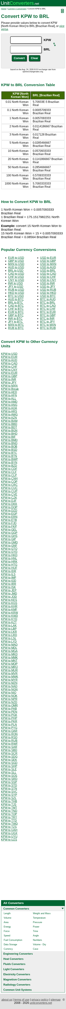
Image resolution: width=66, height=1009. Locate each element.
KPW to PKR (9, 721)
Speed (7, 935)
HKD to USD (16, 292)
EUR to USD (16, 257)
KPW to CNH (9, 478)
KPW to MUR (9, 670)
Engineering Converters (18, 953)
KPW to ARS (9, 411)
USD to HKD (48, 292)
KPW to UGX (9, 833)
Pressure (37, 922)
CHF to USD (16, 276)
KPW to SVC (9, 791)
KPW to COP (9, 481)
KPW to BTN (9, 456)
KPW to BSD (9, 449)
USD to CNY (48, 280)
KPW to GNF (9, 545)
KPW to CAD (9, 363)
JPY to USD (15, 286)
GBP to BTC (16, 315)
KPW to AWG (9, 414)
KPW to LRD (9, 635)
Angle (36, 935)
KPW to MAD (9, 644)
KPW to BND (9, 443)
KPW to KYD (9, 619)
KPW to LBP (9, 628)
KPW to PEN (9, 711)
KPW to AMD (9, 401)
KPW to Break (10, 388)
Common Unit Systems (17, 989)
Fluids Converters (14, 963)
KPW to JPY (9, 382)
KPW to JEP (9, 590)
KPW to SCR (9, 753)
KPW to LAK (9, 625)
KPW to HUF (9, 567)
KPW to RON (9, 734)
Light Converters (13, 969)
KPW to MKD (9, 654)
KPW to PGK (9, 715)
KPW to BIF (8, 436)
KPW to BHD (9, 433)
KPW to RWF (9, 743)
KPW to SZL (9, 798)
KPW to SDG (9, 756)
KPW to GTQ (9, 548)
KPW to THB (9, 801)
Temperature (39, 917)
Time (35, 931)
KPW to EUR (9, 357)
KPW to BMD (9, 440)
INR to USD (15, 283)
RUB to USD (16, 289)
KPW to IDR (8, 571)
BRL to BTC (15, 302)
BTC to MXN (48, 324)
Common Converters (16, 908)
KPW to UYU (9, 836)
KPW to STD (9, 785)
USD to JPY (47, 286)
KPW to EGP (9, 513)
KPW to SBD (9, 750)
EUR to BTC (16, 312)
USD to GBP (48, 260)
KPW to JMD (9, 593)
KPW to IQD (8, 580)
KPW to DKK (9, 504)
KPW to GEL (9, 529)
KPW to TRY (9, 817)
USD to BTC (48, 296)
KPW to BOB (9, 446)
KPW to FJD (9, 523)
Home (3, 9)
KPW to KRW (9, 612)
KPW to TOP (9, 814)
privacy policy (40, 999)
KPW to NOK (9, 695)
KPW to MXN (9, 385)
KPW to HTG (9, 564)
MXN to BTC (16, 324)
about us (6, 999)
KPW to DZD (9, 510)
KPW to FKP (9, 526)
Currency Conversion (17, 9)
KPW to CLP (9, 475)
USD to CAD (48, 273)
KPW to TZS (9, 826)
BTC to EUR (48, 312)
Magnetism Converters (17, 979)
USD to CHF (48, 276)
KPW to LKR (9, 631)
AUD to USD (16, 267)
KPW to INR (8, 379)
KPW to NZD (9, 702)
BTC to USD (16, 296)
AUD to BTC (16, 299)
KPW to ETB (9, 520)
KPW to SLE (9, 769)
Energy (7, 926)
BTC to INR (47, 318)
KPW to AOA (9, 408)
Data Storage (10, 944)
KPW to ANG (9, 404)
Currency (8, 949)
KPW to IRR (8, 583)
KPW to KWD (9, 615)
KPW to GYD (9, 552)
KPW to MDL (9, 647)
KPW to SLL (8, 772)
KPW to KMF (9, 609)
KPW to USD (9, 353)
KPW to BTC (9, 452)
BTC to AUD (48, 299)
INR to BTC (15, 318)
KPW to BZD (9, 465)
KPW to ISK (8, 587)
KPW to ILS (8, 574)
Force (7, 931)
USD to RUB (48, 289)
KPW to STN (9, 788)
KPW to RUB (9, 740)
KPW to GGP (9, 532)
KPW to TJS (8, 804)
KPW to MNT (9, 660)
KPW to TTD (9, 820)
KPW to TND (9, 810)
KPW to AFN (9, 395)
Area (6, 922)
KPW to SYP (9, 794)
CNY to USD (16, 280)
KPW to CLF (9, 472)
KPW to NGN (9, 689)
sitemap (56, 999)
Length (7, 913)
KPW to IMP (8, 577)
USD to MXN (48, 264)
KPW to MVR (9, 673)
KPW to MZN (9, 683)
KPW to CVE (9, 494)
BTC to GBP (48, 315)
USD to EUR (48, 257)
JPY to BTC (15, 321)
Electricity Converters (16, 974)
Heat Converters (13, 958)
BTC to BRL (47, 302)
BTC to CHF (48, 308)
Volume (7, 917)
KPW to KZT (9, 622)
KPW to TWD (9, 823)
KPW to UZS (9, 839)
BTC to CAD (48, 305)
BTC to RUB (48, 328)
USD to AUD (48, 267)
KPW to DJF (9, 500)
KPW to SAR (9, 746)
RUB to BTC (16, 328)
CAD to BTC (16, 305)
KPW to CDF (9, 468)
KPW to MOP (9, 663)
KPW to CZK (9, 497)
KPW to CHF (9, 366)
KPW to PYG (9, 727)
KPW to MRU (9, 667)
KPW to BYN (9, 462)
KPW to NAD (9, 686)
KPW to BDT (9, 427)
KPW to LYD (9, 641)
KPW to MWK (9, 676)
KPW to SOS (9, 775)
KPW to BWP (9, 459)
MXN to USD (16, 264)
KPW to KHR (9, 606)
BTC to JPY (47, 321)
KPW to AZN (9, 417)
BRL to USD (15, 270)
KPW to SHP (9, 766)
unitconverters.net (41, 1002)
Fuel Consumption (13, 940)
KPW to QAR (9, 731)
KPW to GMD (9, 542)
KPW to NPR (9, 699)
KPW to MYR (9, 679)
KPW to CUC (9, 488)
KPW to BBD (9, 424)
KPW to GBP (9, 376)
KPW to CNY (9, 369)
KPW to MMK (9, 657)
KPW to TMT (9, 807)
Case (35, 949)
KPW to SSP (9, 782)
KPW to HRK (9, 561)
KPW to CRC (9, 484)
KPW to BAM (9, 420)
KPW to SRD (9, 778)
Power (36, 926)
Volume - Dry (39, 944)
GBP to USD (16, 260)
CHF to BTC (16, 308)
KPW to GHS (9, 536)
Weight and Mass (42, 913)
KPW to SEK (9, 759)
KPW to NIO (8, 692)
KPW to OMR (9, 705)
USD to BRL (48, 270)
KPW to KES (9, 599)
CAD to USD (16, 273)
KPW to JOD (9, 596)
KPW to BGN (9, 430)
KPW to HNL (9, 558)
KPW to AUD (9, 360)
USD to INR (47, 283)
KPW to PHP (9, 718)
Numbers (37, 940)
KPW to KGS (9, 603)
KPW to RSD (9, 737)
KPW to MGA (9, 651)
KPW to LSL (8, 638)
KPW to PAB (9, 708)
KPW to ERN (9, 516)
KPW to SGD (9, 762)
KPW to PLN (9, 724)
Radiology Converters (16, 984)
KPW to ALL (8, 398)
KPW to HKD (9, 555)
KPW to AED (9, 392)
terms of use (21, 999)
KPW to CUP (9, 491)
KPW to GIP (8, 539)
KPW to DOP (9, 507)
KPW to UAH (9, 830)
